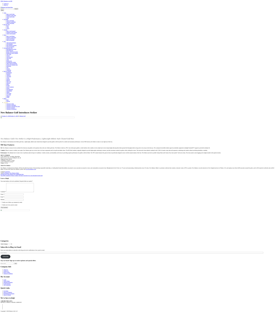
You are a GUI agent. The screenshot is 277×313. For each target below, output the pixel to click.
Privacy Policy (6, 272)
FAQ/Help (5, 291)
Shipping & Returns (8, 282)
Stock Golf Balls (10, 20)
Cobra (7, 77)
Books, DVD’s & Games (12, 51)
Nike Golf (8, 81)
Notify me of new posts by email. (9, 205)
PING (7, 84)
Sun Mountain (9, 89)
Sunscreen (8, 66)
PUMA (8, 85)
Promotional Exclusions (8, 293)
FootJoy (8, 79)
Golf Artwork (9, 57)
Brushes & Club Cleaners (12, 53)
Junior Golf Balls (10, 23)
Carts (7, 27)
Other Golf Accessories (11, 63)
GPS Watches (9, 44)
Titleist (7, 92)
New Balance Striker (14, 173)
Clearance (5, 102)
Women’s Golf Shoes (11, 37)
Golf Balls (5, 19)
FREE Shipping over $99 (6, 1)
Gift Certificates (7, 285)
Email (2, 197)
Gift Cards (8, 54)
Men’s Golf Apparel (10, 31)
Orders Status (6, 281)
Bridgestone (9, 72)
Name (2, 194)
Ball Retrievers (9, 50)
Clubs (4, 12)
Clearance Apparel (10, 107)
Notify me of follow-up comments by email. (12, 202)
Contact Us (6, 3)
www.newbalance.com (31, 169)
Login (4, 279)
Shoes (4, 35)
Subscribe (5, 256)
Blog (7, 100)
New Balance (6, 173)
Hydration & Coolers (11, 62)
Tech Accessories (10, 46)
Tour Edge (8, 93)
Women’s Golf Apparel (11, 32)
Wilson (8, 96)
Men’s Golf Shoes (10, 36)
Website (2, 199)
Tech (4, 41)
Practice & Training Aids (12, 64)
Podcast (8, 101)
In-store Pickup (6, 283)
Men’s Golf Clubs (10, 14)
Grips (7, 18)
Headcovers (9, 61)
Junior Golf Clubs (10, 16)
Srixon (7, 88)
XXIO (7, 97)
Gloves (8, 55)
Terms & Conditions (8, 273)
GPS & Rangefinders (11, 42)
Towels (8, 68)
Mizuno (8, 80)
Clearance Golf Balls (11, 105)
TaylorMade (9, 90)
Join (16, 263)
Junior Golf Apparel (10, 33)
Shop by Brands (7, 71)
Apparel (5, 29)
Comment (3, 191)
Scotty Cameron (10, 87)
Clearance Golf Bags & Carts (13, 106)
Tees (7, 67)
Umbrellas (8, 70)
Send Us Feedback (7, 292)
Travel (7, 28)
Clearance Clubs (10, 103)
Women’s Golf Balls (11, 22)
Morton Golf (22, 116)
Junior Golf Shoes (10, 38)
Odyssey (8, 83)
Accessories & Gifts (8, 48)
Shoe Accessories (10, 40)
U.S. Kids (8, 94)
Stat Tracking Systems (11, 45)
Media (4, 98)
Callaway (8, 75)
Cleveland (8, 76)
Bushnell (8, 74)
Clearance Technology (11, 109)
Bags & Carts (6, 24)
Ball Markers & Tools (11, 49)
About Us (5, 5)
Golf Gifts (8, 58)
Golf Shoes (7, 171)
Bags (7, 25)
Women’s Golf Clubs (11, 15)
